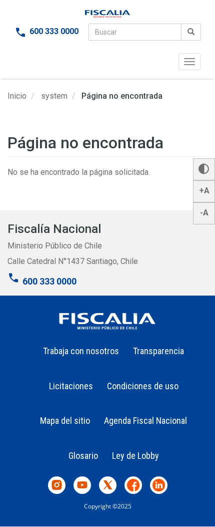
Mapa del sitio (65, 420)
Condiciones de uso (142, 386)
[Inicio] (107, 14)
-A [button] (204, 212)
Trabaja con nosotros (81, 351)
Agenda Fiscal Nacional (145, 420)
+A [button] (204, 190)
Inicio (17, 96)
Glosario (83, 455)
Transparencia (158, 351)
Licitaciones (71, 386)
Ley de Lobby (135, 455)
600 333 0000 (54, 31)
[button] (204, 169)
